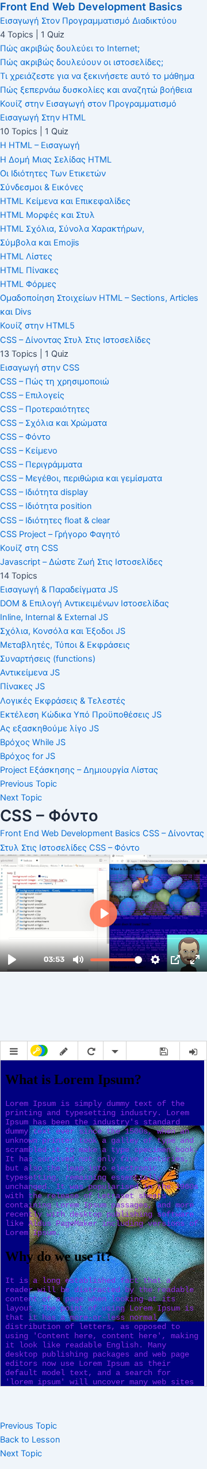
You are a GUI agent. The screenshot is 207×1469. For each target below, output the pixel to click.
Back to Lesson (30, 1439)
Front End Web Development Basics (91, 6)
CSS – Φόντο (114, 848)
